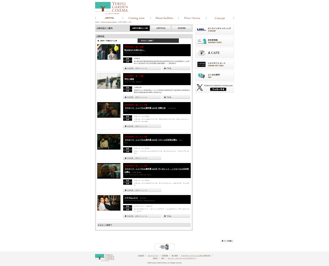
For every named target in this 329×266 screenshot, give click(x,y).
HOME (97, 22)
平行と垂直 (129, 79)
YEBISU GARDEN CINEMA (108, 22)
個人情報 (175, 255)
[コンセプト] (220, 18)
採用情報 (165, 255)
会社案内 (141, 255)
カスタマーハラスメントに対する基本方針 (196, 255)
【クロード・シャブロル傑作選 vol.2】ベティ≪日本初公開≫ (150, 140)
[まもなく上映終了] (158, 41)
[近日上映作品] (137, 18)
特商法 (155, 258)
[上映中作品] (109, 18)
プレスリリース (153, 255)
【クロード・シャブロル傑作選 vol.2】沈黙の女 (145, 108)
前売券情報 (182, 28)
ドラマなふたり (131, 198)
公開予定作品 (160, 28)
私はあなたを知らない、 (135, 50)
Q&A (162, 258)
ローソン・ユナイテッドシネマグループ (181, 258)
